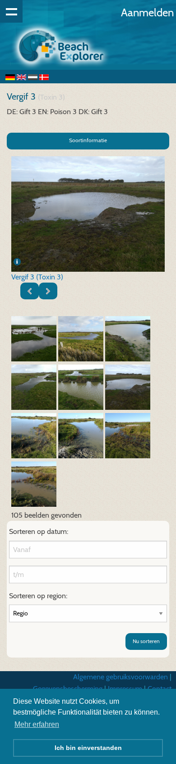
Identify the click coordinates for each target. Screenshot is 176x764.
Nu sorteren (146, 641)
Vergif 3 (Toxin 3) (37, 277)
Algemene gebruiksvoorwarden (120, 677)
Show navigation (11, 11)
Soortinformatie (88, 140)
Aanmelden (147, 12)
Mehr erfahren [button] (36, 724)
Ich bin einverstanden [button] (88, 747)
